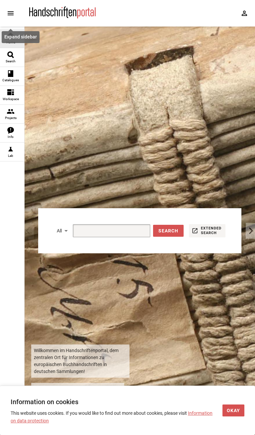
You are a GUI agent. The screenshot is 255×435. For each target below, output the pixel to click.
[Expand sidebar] (11, 13)
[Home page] (62, 17)
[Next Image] (250, 231)
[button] (168, 231)
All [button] (59, 230)
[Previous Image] (29, 231)
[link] (12, 38)
